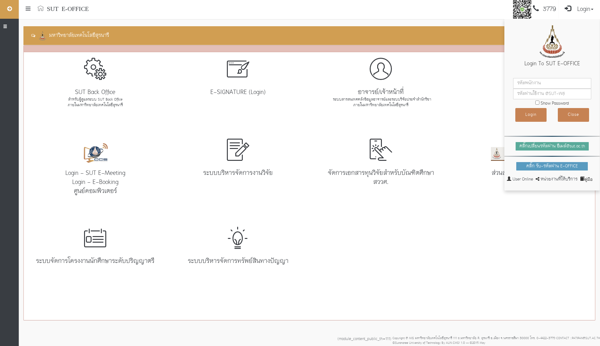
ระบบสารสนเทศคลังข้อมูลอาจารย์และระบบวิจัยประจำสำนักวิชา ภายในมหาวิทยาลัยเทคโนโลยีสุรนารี (380, 102)
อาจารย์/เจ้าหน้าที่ (381, 92)
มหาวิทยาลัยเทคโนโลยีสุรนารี (77, 35)
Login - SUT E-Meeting (95, 173)
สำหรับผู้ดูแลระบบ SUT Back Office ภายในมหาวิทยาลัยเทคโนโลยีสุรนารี (95, 102)
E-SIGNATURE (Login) (238, 92)
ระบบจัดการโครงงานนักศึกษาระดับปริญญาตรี (95, 261)
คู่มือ (588, 178)
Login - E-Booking (95, 182)
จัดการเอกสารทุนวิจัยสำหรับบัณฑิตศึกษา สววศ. (381, 177)
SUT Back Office (95, 92)
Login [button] (583, 9)
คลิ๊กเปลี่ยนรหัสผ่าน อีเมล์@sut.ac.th (552, 146)
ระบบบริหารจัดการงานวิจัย (238, 173)
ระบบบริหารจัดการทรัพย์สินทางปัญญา (238, 261)
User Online (522, 179)
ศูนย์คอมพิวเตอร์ (95, 191)
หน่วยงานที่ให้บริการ (559, 179)
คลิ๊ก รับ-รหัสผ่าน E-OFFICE (552, 166)
